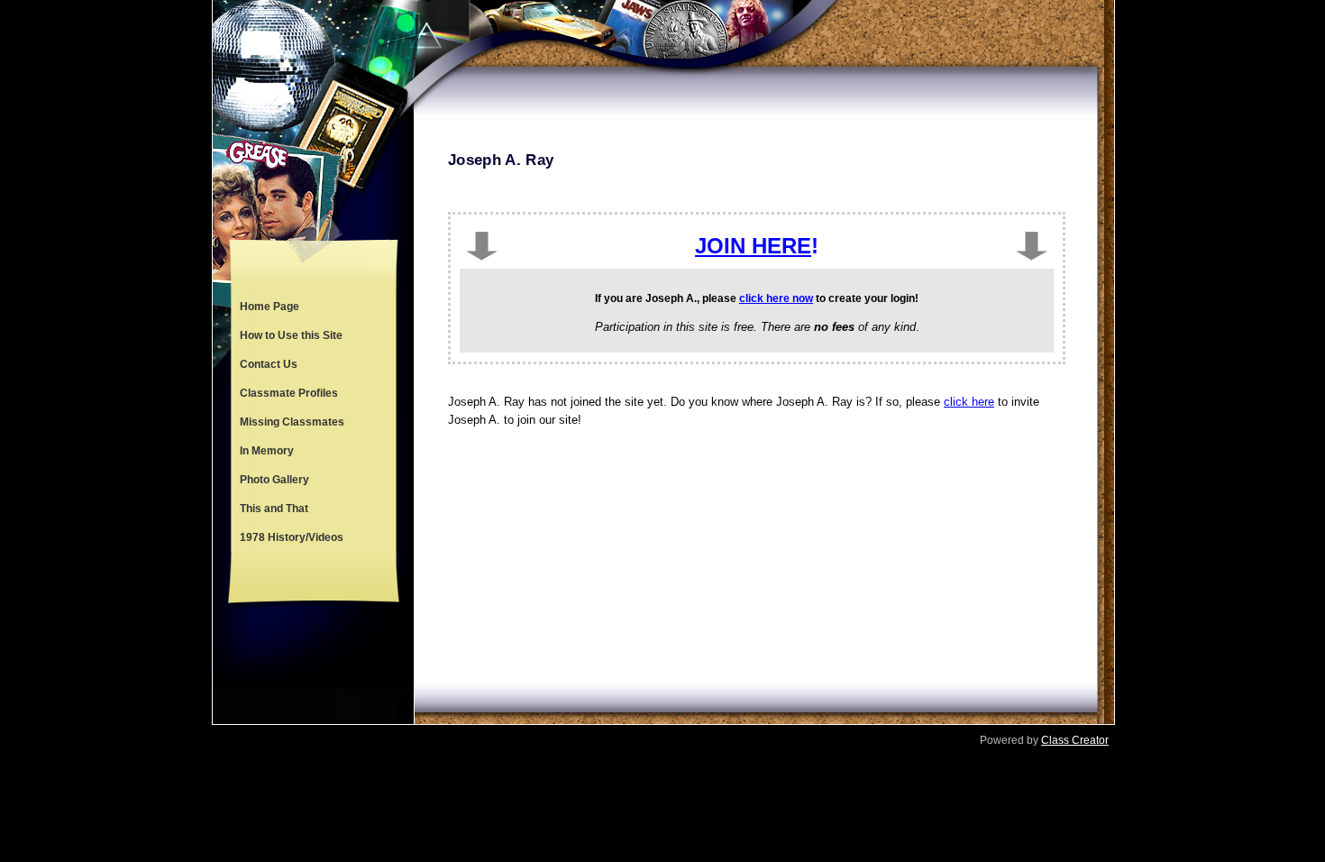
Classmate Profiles (289, 393)
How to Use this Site (291, 335)
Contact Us (268, 364)
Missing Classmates (292, 422)
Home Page (269, 306)
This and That (274, 508)
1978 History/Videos (291, 537)
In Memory (267, 451)
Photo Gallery (274, 479)
